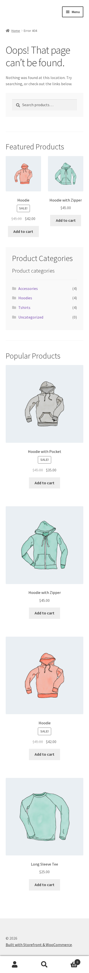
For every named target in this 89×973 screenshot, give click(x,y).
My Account (15, 964)
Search (44, 964)
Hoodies (25, 297)
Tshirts (24, 307)
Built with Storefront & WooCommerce (39, 944)
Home (15, 30)
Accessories (28, 288)
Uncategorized (30, 317)
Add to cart (23, 231)
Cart (68, 960)
